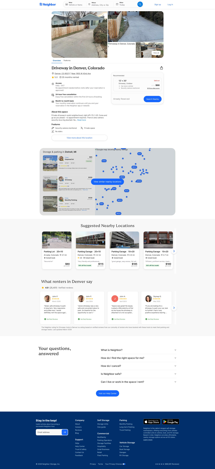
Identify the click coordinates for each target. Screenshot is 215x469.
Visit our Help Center (107, 393)
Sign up (158, 4)
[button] (75, 4)
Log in (170, 4)
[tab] (57, 60)
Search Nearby (152, 99)
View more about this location (79, 138)
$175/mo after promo (153, 88)
